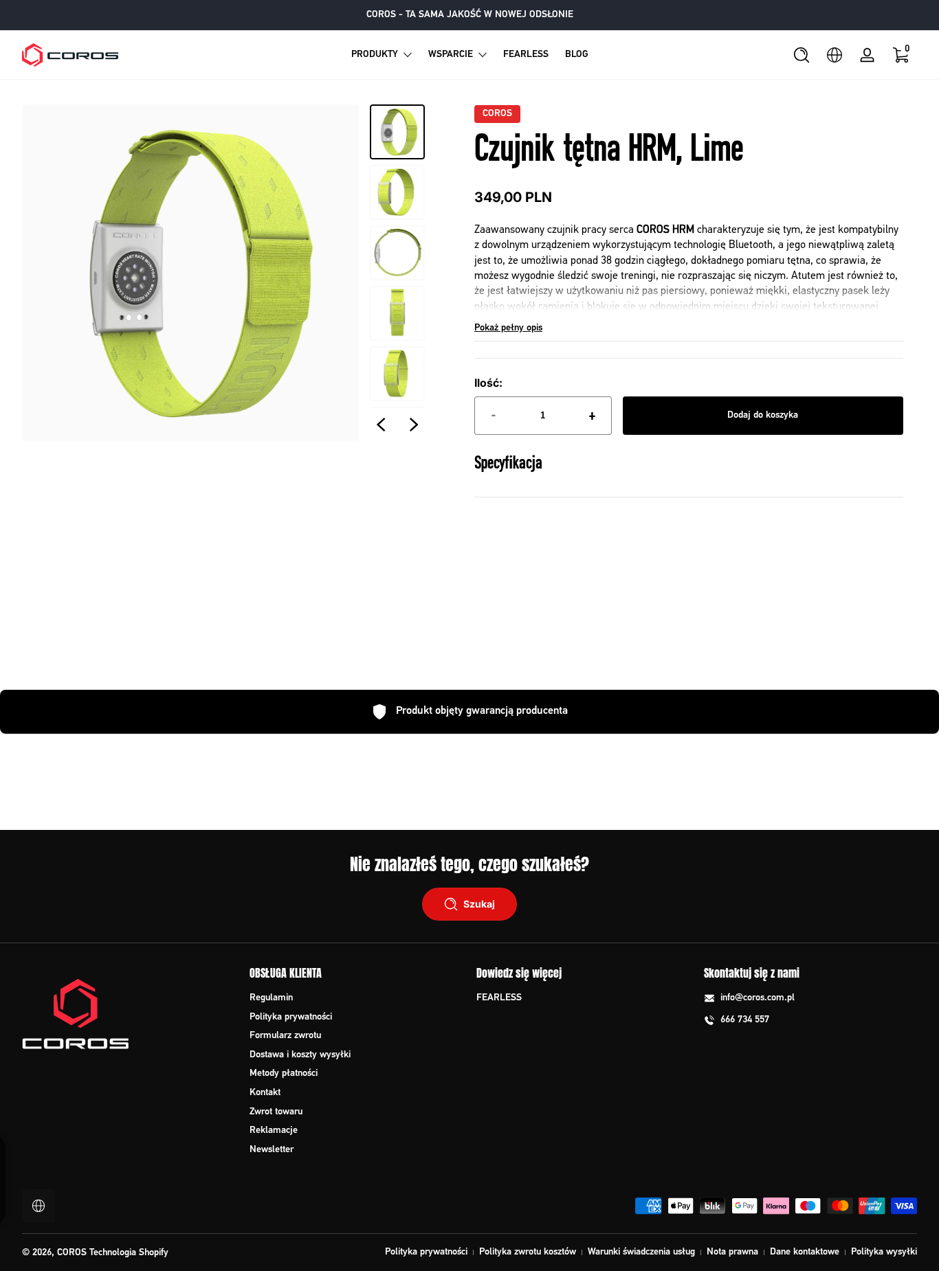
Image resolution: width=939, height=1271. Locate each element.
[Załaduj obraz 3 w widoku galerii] (397, 252)
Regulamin (271, 998)
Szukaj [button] (479, 904)
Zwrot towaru (276, 1112)
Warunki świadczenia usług (641, 1252)
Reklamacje (274, 1130)
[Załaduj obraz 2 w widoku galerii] (397, 192)
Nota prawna (732, 1252)
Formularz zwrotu (285, 1036)
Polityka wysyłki (884, 1252)
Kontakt (265, 1093)
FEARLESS (499, 998)
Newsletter (272, 1150)
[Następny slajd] (413, 424)
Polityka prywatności (291, 1017)
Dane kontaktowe (804, 1252)
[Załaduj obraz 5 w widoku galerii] (397, 373)
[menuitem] (356, 998)
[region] (470, 15)
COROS (497, 114)
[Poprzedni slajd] (380, 424)
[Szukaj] (801, 55)
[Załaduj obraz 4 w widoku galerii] (397, 313)
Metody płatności (284, 1073)
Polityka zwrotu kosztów (527, 1252)
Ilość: (488, 383)
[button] (801, 55)
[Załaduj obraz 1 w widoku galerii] (397, 131)
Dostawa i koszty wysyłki (300, 1055)
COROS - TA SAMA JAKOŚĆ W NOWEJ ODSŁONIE (469, 15)
